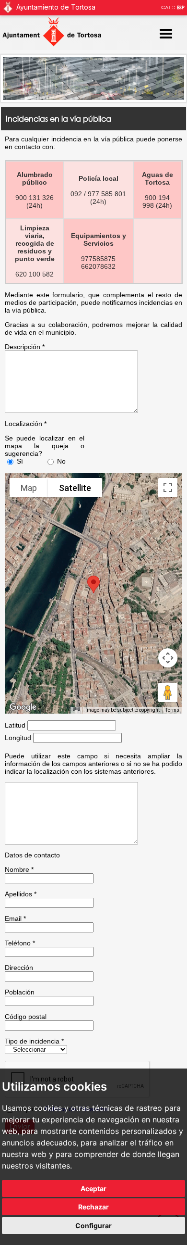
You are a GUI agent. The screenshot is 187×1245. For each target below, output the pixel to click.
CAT (165, 7)
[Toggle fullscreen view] (167, 487)
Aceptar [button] (93, 1188)
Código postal (26, 1016)
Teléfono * (20, 943)
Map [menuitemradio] (29, 488)
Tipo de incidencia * (34, 1041)
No (61, 461)
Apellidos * (20, 894)
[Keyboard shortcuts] (76, 709)
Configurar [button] (93, 1225)
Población (20, 992)
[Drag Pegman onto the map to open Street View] (167, 692)
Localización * (26, 424)
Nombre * (19, 869)
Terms (172, 710)
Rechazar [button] (93, 1207)
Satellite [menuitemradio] (75, 488)
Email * (15, 918)
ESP (181, 7)
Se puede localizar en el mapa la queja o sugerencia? (45, 445)
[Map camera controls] (167, 657)
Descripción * (25, 347)
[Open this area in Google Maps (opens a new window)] (23, 707)
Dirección (19, 967)
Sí (20, 461)
